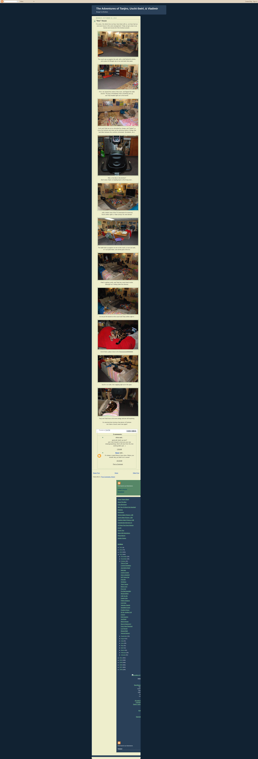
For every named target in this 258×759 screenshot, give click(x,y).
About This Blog (122, 502)
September (124, 636)
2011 (121, 658)
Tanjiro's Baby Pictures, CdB (125, 515)
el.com (119, 528)
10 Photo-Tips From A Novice (126, 525)
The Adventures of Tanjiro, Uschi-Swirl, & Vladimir (127, 8)
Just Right (123, 619)
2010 (121, 660)
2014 (121, 550)
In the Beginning (122, 504)
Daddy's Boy (124, 598)
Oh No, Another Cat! (126, 612)
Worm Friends (124, 621)
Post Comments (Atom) (108, 477)
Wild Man (123, 570)
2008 (121, 665)
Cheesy (123, 614)
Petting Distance (125, 600)
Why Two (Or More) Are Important (127, 507)
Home (116, 473)
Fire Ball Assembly (126, 591)
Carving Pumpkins (126, 565)
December (124, 556)
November (124, 559)
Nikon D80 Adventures (124, 533)
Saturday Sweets (125, 605)
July (122, 641)
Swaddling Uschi (125, 607)
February (123, 652)
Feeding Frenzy (125, 610)
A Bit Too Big (124, 596)
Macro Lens (124, 586)
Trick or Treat (124, 563)
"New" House (124, 584)
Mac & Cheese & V (126, 624)
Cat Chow (123, 603)
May (122, 645)
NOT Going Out (125, 577)
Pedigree (120, 510)
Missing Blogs (124, 593)
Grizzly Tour (121, 530)
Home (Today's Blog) (123, 499)
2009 (121, 662)
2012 (121, 554)
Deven (117, 453)
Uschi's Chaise (125, 572)
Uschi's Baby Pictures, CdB (125, 517)
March (123, 650)
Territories (123, 582)
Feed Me (123, 579)
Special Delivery (125, 633)
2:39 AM (119, 449)
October (123, 561)
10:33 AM (119, 461)
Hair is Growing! (125, 575)
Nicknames (121, 512)
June (122, 643)
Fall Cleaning (124, 617)
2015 (121, 547)
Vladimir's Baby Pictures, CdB (126, 520)
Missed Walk (124, 631)
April (122, 648)
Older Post (136, 473)
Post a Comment (118, 464)
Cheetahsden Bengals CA (125, 522)
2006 (121, 669)
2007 (121, 667)
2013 (121, 552)
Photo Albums (121, 535)
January (123, 655)
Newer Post (96, 473)
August (123, 638)
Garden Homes (122, 538)
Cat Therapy (124, 628)
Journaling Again (125, 568)
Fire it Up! (123, 589)
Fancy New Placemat (126, 626)
